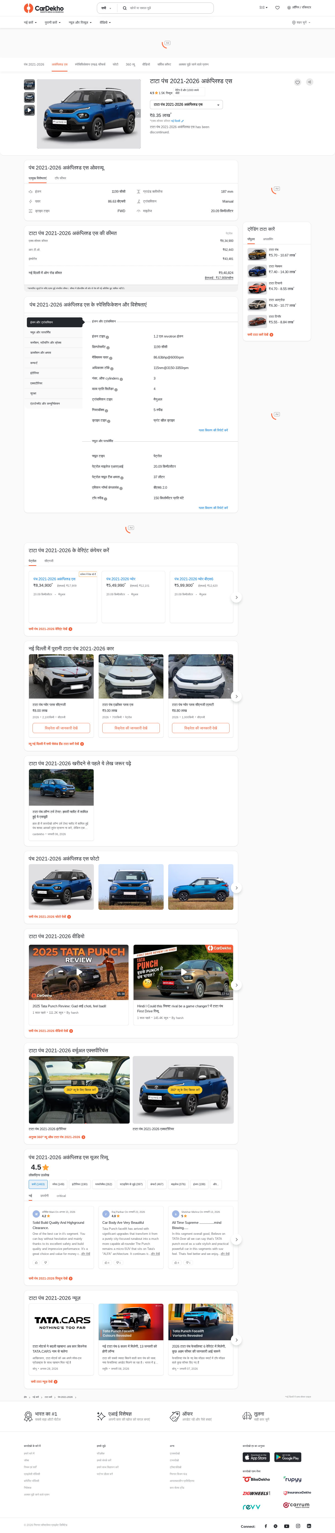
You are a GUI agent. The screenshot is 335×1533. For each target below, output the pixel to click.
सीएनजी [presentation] (48, 561)
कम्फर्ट (33, 363)
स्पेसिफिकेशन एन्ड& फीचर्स (90, 64)
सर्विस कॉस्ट (164, 64)
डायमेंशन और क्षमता (40, 352)
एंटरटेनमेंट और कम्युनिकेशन (45, 403)
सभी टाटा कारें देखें (257, 334)
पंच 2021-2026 (34, 64)
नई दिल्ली (175, 121)
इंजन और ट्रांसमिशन (41, 322)
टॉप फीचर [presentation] (60, 178)
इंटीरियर (34, 373)
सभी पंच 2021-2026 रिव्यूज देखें (48, 1278)
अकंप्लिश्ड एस (59, 64)
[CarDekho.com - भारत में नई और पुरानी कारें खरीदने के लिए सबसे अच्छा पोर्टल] (44, 8)
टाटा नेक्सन (275, 266)
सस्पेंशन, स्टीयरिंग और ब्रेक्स (45, 342)
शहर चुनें (302, 22)
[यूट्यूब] (286, 1526)
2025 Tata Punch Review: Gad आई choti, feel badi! (69, 1006)
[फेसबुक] (266, 1526)
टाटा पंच (273, 249)
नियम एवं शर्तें (30, 1467)
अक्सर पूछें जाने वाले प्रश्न (194, 64)
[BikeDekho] (256, 1479)
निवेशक (27, 1487)
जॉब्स (26, 1460)
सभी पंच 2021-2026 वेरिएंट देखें (48, 629)
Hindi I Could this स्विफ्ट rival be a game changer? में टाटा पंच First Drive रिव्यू (180, 1008)
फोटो (115, 64)
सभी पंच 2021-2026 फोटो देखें (47, 916)
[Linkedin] (309, 1526)
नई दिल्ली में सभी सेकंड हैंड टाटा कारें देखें (55, 744)
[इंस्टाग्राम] (298, 1526)
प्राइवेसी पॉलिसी (32, 1474)
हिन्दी (262, 7)
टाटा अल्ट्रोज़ (277, 300)
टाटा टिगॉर (275, 316)
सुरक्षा (33, 393)
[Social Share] (310, 82)
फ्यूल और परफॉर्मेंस (40, 332)
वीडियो (146, 64)
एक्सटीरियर (36, 383)
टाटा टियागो (275, 283)
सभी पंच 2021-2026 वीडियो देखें (48, 1031)
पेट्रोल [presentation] (32, 561)
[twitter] (275, 1526)
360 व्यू (130, 64)
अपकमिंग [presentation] (268, 239)
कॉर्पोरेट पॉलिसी (31, 1481)
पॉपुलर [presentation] (251, 239)
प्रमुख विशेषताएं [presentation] (37, 178)
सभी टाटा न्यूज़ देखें (41, 1381)
